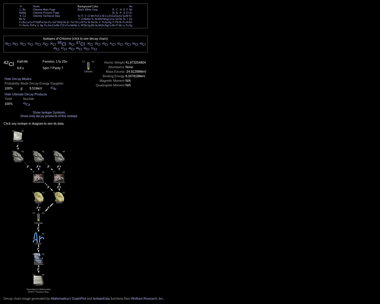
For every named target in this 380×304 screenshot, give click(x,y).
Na (20, 12)
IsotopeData (101, 298)
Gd (54, 22)
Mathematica (60, 298)
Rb (20, 19)
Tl (113, 22)
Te (124, 19)
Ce (31, 22)
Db (85, 25)
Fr (20, 25)
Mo (89, 19)
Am (50, 25)
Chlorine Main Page (44, 9)
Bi (120, 22)
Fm (68, 25)
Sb (120, 19)
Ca (24, 15)
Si (117, 12)
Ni (103, 15)
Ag (106, 19)
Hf (82, 22)
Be (24, 9)
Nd (37, 22)
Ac (27, 25)
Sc (79, 15)
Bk (57, 25)
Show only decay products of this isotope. (49, 116)
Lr (79, 25)
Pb (117, 22)
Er (68, 22)
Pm (42, 22)
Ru (96, 19)
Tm (72, 22)
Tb (57, 22)
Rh (99, 19)
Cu (106, 15)
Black (81, 9)
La (27, 22)
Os (96, 22)
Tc (92, 19)
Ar (130, 12)
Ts (127, 25)
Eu (49, 22)
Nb (85, 19)
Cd (109, 19)
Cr (89, 15)
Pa (34, 25)
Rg (106, 25)
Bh (92, 25)
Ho (64, 22)
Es (64, 25)
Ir (100, 22)
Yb (75, 22)
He (130, 6)
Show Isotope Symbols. (49, 112)
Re (92, 22)
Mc (120, 25)
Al (113, 12)
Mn (92, 15)
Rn (130, 22)
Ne (130, 9)
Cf (61, 25)
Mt (99, 25)
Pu (45, 25)
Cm (54, 25)
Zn (109, 15)
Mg (24, 12)
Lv (124, 25)
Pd (103, 19)
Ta (85, 22)
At (127, 22)
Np (41, 25)
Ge (117, 15)
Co (99, 15)
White (88, 9)
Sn (117, 19)
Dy (61, 22)
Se (124, 15)
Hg (109, 22)
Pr (34, 22)
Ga (113, 15)
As (120, 15)
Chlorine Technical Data (46, 15)
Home (36, 6)
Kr (130, 15)
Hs (96, 25)
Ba (24, 22)
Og (130, 25)
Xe (130, 19)
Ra (24, 25)
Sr (24, 19)
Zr (82, 19)
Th (31, 25)
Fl (117, 25)
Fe (96, 15)
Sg (88, 25)
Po (124, 22)
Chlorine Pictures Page (46, 12)
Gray (95, 9)
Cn (109, 25)
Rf (82, 25)
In (113, 19)
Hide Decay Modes (18, 79)
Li (21, 9)
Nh (113, 25)
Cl (127, 12)
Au (106, 22)
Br (127, 15)
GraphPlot (79, 298)
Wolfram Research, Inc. (147, 298)
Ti (82, 15)
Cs (20, 22)
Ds (103, 25)
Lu (79, 22)
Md (72, 25)
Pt (103, 22)
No (75, 25)
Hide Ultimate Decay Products (26, 94)
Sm (46, 22)
